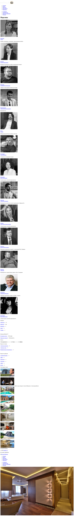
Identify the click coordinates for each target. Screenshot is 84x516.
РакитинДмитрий (2, 270)
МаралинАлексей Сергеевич (4, 201)
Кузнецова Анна (3, 336)
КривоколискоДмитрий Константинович (5, 108)
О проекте (5, 11)
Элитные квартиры (4, 345)
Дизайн (1, 330)
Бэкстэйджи (5, 8)
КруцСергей (1, 131)
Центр (1, 365)
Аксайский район (3, 355)
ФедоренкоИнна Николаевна (3, 316)
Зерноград (2, 359)
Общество (2, 322)
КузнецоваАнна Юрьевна (3, 154)
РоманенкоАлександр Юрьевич (4, 293)
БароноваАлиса (2, 39)
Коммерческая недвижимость (6, 349)
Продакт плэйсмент (6, 13)
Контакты (5, 9)
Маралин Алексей (4, 337)
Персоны (4, 7)
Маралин (2, 324)
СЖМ (1, 363)
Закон (1, 328)
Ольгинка (2, 361)
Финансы (2, 326)
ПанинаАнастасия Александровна (5, 224)
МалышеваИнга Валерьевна (3, 178)
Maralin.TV (5, 450)
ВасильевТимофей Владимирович (5, 85)
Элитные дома (3, 347)
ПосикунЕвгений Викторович (4, 247)
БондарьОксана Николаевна (4, 62)
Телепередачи (5, 12)
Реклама (4, 14)
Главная (4, 5)
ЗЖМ (1, 357)
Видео (4, 6)
